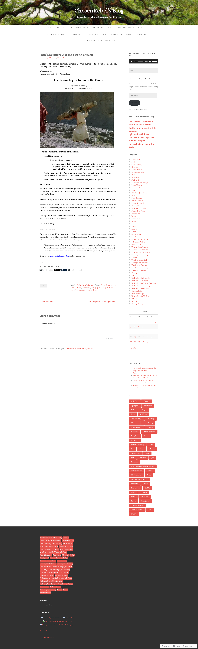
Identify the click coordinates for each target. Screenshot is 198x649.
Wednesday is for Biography (140, 278)
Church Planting (148, 423)
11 (131, 332)
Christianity (150, 419)
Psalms (133, 497)
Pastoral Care (135, 214)
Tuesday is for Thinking (139, 270)
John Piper (143, 458)
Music (149, 475)
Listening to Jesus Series (139, 193)
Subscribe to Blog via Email (139, 79)
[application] (143, 61)
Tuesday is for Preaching (139, 268)
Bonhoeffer (143, 410)
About (59, 28)
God (132, 449)
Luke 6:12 (134, 195)
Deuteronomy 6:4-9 (137, 175)
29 (147, 342)
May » (135, 348)
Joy (153, 458)
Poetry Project (136, 219)
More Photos (44, 630)
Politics (133, 221)
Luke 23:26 (104, 288)
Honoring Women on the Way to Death (102, 302)
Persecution (134, 484)
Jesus (132, 458)
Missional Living (136, 475)
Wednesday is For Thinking (140, 286)
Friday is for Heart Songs (139, 183)
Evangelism (134, 440)
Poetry (133, 216)
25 (131, 342)
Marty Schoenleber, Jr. (64, 58)
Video (133, 275)
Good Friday (86, 288)
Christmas (134, 167)
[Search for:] (143, 70)
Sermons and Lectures (121, 34)
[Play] (131, 61)
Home (50, 28)
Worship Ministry (137, 304)
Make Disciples (136, 198)
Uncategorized (136, 273)
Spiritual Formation (137, 505)
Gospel (142, 449)
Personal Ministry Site (96, 34)
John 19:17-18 (95, 288)
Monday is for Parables (139, 208)
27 (139, 342)
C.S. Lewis (143, 414)
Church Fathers (136, 170)
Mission (149, 471)
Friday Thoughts (136, 185)
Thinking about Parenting (139, 250)
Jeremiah (134, 190)
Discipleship (135, 436)
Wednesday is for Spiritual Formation (143, 283)
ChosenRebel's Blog (99, 11)
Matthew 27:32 (80, 290)
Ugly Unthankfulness (139, 134)
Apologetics (134, 406)
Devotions (134, 432)
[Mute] (150, 61)
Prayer (133, 226)
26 (135, 342)
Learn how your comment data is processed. (79, 348)
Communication (136, 427)
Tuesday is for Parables (139, 265)
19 (135, 337)
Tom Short (134, 257)
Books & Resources (77, 28)
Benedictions (135, 159)
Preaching (144, 492)
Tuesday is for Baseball (139, 260)
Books (133, 162)
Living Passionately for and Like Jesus (142, 466)
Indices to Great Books (102, 28)
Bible (132, 410)
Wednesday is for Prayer (85, 285)
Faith (151, 445)
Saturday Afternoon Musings (140, 237)
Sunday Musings (136, 245)
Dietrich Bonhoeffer (149, 432)
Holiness (152, 449)
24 (155, 337)
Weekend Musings (137, 294)
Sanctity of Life (136, 234)
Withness (134, 299)
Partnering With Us (55, 34)
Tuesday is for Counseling (139, 263)
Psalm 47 (134, 229)
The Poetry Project (136, 510)
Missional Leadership (138, 203)
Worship (134, 301)
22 (147, 337)
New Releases (144, 28)
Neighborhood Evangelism (139, 479)
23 (151, 337)
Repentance (144, 497)
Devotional (135, 177)
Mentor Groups (125, 28)
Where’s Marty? (142, 34)
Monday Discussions (138, 206)
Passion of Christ (91, 290)
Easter (103, 285)
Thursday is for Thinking (139, 255)
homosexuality (135, 453)
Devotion (150, 427)
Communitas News (137, 172)
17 (155, 332)
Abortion (146, 401)
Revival (133, 232)
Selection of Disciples (138, 242)
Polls (133, 224)
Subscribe (134, 103)
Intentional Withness (138, 188)
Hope (147, 453)
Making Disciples (137, 201)
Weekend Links (136, 291)
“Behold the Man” (47, 302)
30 (151, 342)
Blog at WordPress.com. (47, 638)
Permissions (76, 34)
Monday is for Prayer (138, 211)
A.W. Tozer (134, 401)
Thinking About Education (139, 247)
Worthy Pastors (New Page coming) (99, 41)
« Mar (131, 348)
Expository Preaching (137, 445)
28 (143, 342)
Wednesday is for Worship (140, 288)
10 (155, 327)
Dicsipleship (135, 180)
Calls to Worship (136, 165)
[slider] (154, 61)
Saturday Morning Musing (139, 239)
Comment (109, 338)
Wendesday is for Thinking (140, 296)
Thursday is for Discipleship (140, 252)
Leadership (134, 462)
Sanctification (145, 501)
